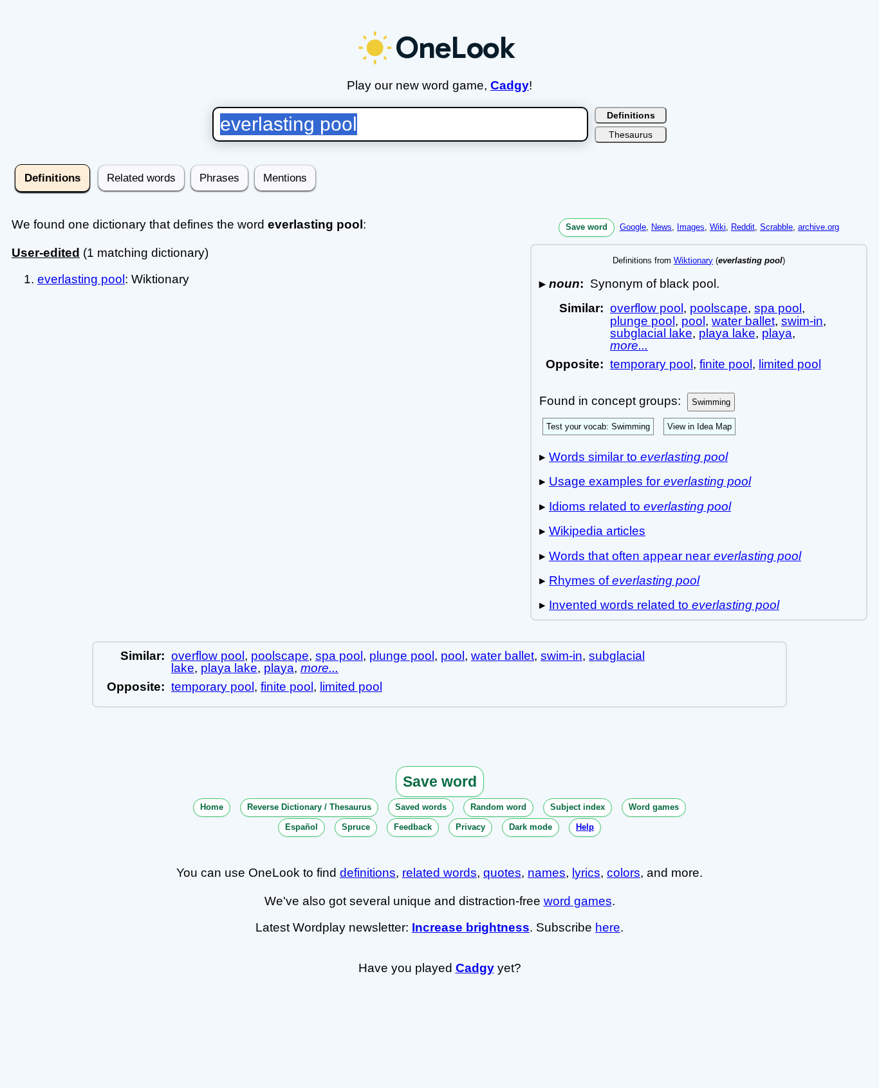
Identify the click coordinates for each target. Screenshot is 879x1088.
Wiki (718, 227)
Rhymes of (624, 580)
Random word (498, 807)
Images (691, 227)
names (547, 872)
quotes (502, 872)
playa (777, 333)
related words (439, 872)
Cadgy (509, 85)
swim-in (802, 321)
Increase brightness (471, 927)
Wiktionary (693, 260)
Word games (654, 807)
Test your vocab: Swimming (598, 426)
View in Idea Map (699, 426)
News (661, 227)
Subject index (577, 807)
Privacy (470, 827)
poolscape (719, 308)
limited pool (790, 364)
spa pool (778, 308)
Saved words (421, 807)
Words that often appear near (675, 556)
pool (693, 321)
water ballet (743, 321)
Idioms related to (640, 506)
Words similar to (638, 457)
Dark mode (530, 827)
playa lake (727, 333)
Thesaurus (630, 134)
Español (301, 827)
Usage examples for (650, 481)
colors (623, 872)
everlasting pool (81, 279)
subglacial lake (651, 333)
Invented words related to (664, 605)
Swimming (711, 402)
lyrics (586, 872)
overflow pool (646, 308)
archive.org (818, 227)
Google (633, 227)
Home (211, 807)
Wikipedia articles (597, 531)
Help (585, 827)
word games (578, 901)
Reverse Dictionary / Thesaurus (309, 807)
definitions (368, 872)
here (607, 927)
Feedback (413, 827)
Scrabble (776, 227)
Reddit (743, 227)
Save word (586, 227)
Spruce (356, 827)
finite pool (725, 364)
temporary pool (651, 364)
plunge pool (642, 321)
